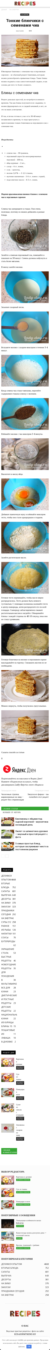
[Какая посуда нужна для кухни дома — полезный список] (7, 1236)
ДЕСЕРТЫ (6, 899)
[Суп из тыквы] (7, 1077)
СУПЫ (4, 922)
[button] (46, 3)
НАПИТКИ (6, 933)
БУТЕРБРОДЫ (8, 941)
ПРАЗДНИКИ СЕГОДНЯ (12, 1291)
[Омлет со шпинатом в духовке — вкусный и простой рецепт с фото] (7, 834)
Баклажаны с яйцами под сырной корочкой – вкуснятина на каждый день (31, 822)
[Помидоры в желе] (7, 1092)
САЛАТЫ (5, 891)
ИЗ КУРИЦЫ (7, 1022)
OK (29, 1346)
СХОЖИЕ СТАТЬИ (10, 808)
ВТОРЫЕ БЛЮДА (9, 1268)
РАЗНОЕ (5, 926)
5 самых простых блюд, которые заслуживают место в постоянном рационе (31, 846)
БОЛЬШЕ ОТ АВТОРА (12, 812)
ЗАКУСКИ (6, 906)
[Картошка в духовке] (7, 1062)
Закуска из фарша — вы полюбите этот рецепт (38, 795)
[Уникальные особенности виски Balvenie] (7, 1223)
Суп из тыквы (21, 1189)
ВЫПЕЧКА (6, 895)
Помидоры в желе (23, 1201)
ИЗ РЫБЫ (6, 929)
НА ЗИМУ (6, 902)
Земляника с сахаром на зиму (20, 1130)
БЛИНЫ (5, 1026)
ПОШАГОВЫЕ (8, 1030)
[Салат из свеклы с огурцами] (7, 1107)
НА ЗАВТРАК (24, 14)
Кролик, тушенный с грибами (27, 1245)
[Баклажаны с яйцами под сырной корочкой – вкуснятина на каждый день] (7, 821)
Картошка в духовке (24, 1177)
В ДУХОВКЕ (7, 1041)
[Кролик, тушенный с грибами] (7, 1248)
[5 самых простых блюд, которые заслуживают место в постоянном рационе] (7, 846)
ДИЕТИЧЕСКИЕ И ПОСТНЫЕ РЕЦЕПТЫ (9, 999)
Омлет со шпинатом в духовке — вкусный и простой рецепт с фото (31, 834)
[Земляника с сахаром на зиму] (7, 1128)
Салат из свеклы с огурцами (20, 1109)
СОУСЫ (4, 937)
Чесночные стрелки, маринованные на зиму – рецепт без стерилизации (12, 797)
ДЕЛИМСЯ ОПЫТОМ (20, 1067)
